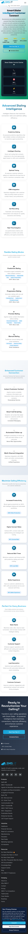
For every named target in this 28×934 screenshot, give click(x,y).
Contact (3, 886)
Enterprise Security (6, 816)
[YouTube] (20, 774)
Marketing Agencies (7, 842)
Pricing (3, 888)
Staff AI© (4, 782)
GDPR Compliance (16, 919)
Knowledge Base (6, 865)
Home (3, 901)
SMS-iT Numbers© (6, 785)
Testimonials (4, 893)
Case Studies (5, 896)
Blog (2, 870)
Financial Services (6, 829)
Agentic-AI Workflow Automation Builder (13, 787)
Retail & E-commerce (7, 831)
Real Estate (4, 839)
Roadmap (4, 899)
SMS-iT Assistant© (6, 805)
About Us (4, 880)
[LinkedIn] (2, 774)
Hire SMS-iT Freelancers (8, 873)
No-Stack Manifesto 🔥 (8, 852)
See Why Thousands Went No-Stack (11, 860)
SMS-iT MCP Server (7, 808)
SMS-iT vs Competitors (8, 891)
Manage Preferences (14, 930)
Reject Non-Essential (14, 926)
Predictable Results (6, 813)
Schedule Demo (14, 737)
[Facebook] (15, 774)
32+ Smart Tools (6, 800)
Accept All (14, 923)
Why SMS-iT (5, 883)
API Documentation (6, 862)
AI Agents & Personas (7, 792)
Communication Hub (7, 803)
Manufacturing (5, 834)
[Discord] (7, 774)
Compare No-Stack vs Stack (9, 855)
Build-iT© (4, 795)
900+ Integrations (6, 811)
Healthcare (4, 826)
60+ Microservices (6, 798)
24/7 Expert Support (7, 818)
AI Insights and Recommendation (10, 790)
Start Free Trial (13, 732)
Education (4, 836)
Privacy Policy (6, 919)
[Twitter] (11, 774)
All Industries (5, 844)
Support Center (5, 868)
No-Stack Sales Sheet (7, 857)
